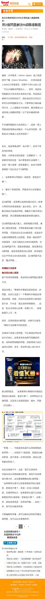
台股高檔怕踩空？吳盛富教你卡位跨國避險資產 (12, 534)
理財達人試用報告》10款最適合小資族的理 (24, 567)
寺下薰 (10, 37)
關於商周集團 (17, 582)
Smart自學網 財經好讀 (15, 3)
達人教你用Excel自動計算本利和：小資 (23, 575)
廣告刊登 (25, 582)
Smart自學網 (5, 3)
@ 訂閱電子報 (10, 543)
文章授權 (21, 584)
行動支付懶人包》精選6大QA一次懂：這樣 (24, 563)
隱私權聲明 (13, 584)
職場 (30, 37)
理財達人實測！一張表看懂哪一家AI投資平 (24, 559)
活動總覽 (34, 584)
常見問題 (27, 584)
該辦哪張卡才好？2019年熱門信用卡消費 (23, 571)
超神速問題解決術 (21, 37)
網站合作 (31, 582)
